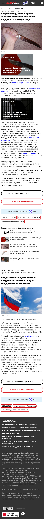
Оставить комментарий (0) (22, 201)
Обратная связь (9, 428)
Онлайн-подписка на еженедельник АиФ (21, 431)
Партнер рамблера (20, 508)
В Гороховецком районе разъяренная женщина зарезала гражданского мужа (23, 245)
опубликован (31, 336)
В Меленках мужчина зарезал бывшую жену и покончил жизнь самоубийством (25, 231)
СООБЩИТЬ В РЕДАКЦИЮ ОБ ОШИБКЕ (18, 447)
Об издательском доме (12, 425)
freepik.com (5, 315)
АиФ (3, 51)
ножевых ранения (29, 153)
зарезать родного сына (20, 83)
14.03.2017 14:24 (6, 9)
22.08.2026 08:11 (7, 271)
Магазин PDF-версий (27, 428)
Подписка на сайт (10, 434)
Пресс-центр (31, 425)
